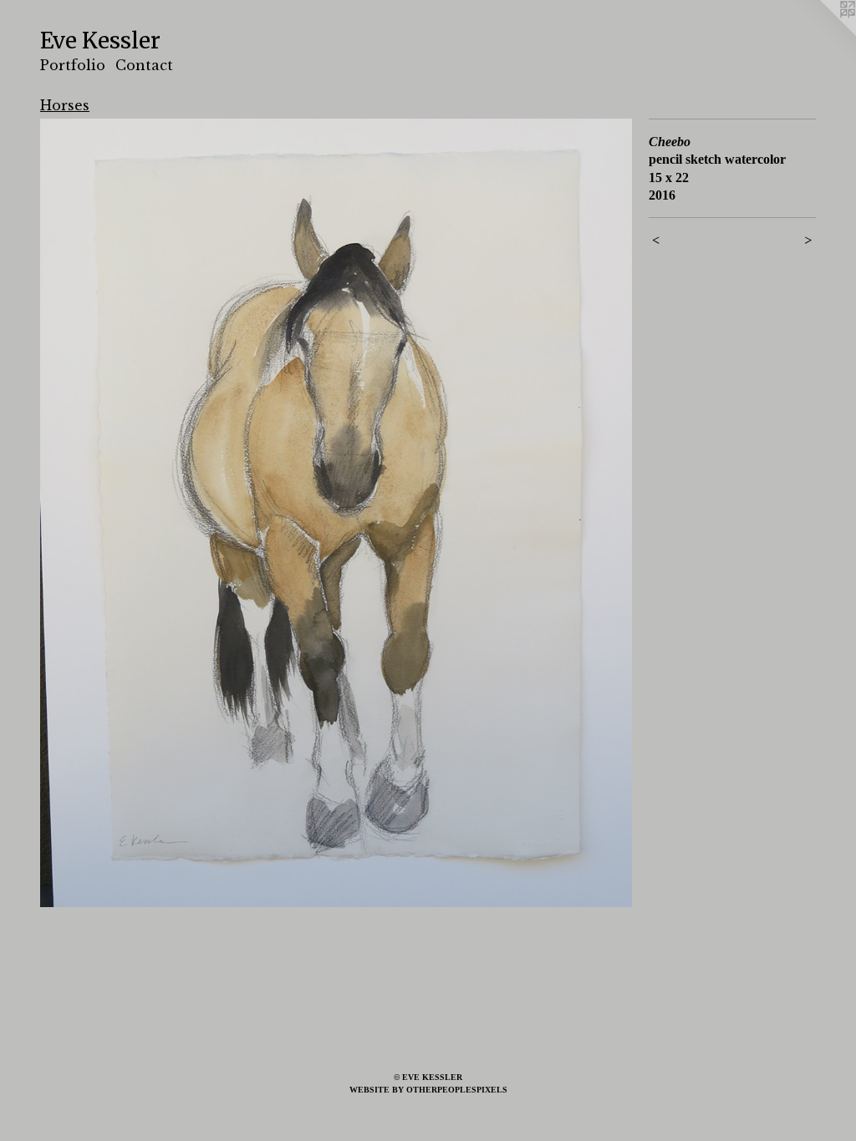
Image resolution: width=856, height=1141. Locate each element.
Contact (144, 65)
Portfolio (72, 65)
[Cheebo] (336, 513)
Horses (64, 105)
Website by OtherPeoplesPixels (428, 1089)
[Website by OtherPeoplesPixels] (822, 33)
